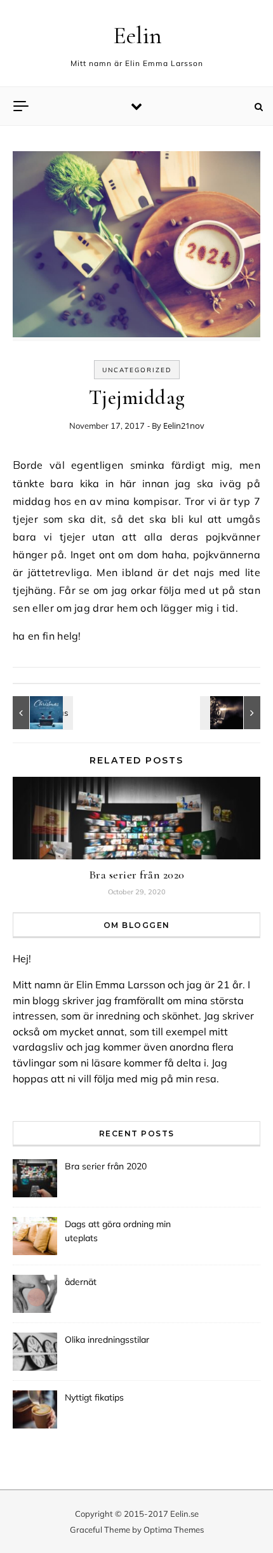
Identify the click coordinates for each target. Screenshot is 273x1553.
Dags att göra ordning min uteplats (118, 1231)
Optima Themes (173, 1529)
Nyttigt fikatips (94, 1397)
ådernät (81, 1281)
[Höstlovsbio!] (231, 712)
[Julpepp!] (41, 712)
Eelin (137, 35)
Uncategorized (136, 370)
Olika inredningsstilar (107, 1339)
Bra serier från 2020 (137, 875)
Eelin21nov (183, 425)
